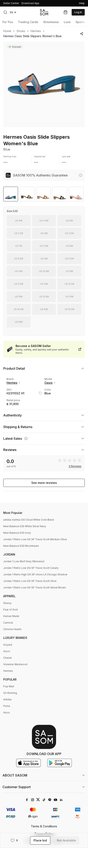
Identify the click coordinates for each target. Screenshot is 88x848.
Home (7, 31)
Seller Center (11, 3)
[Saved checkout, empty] (65, 12)
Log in (78, 12)
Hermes (35, 31)
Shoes (21, 31)
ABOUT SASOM (14, 775)
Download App (30, 3)
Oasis (48, 382)
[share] (82, 34)
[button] (5, 12)
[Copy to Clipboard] (40, 393)
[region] (44, 84)
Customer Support (16, 787)
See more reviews (44, 482)
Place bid (40, 840)
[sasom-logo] (44, 12)
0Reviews (75, 466)
